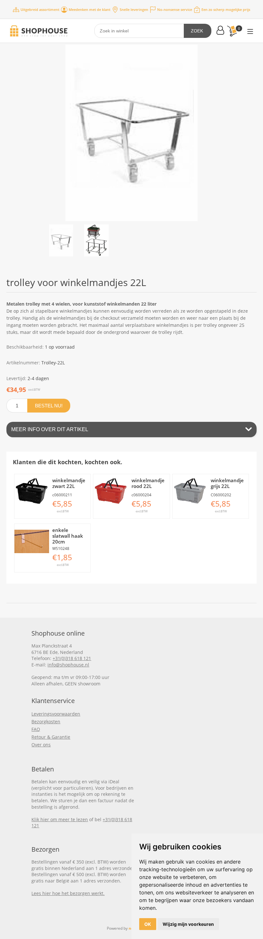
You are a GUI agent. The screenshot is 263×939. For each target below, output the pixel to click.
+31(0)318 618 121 (72, 658)
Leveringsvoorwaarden (55, 714)
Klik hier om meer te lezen (59, 819)
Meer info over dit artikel (49, 429)
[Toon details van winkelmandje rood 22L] (110, 491)
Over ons (41, 745)
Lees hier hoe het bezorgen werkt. (68, 893)
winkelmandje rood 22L (148, 483)
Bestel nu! (49, 405)
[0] (232, 31)
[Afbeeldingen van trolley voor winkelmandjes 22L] (61, 240)
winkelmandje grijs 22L (227, 483)
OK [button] (147, 924)
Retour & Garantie (50, 737)
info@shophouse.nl (68, 665)
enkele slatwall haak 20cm (67, 535)
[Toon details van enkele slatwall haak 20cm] (31, 541)
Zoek (197, 30)
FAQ (35, 729)
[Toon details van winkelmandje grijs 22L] (190, 491)
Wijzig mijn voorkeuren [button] (188, 924)
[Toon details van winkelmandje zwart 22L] (31, 491)
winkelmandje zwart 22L (68, 483)
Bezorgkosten (45, 721)
